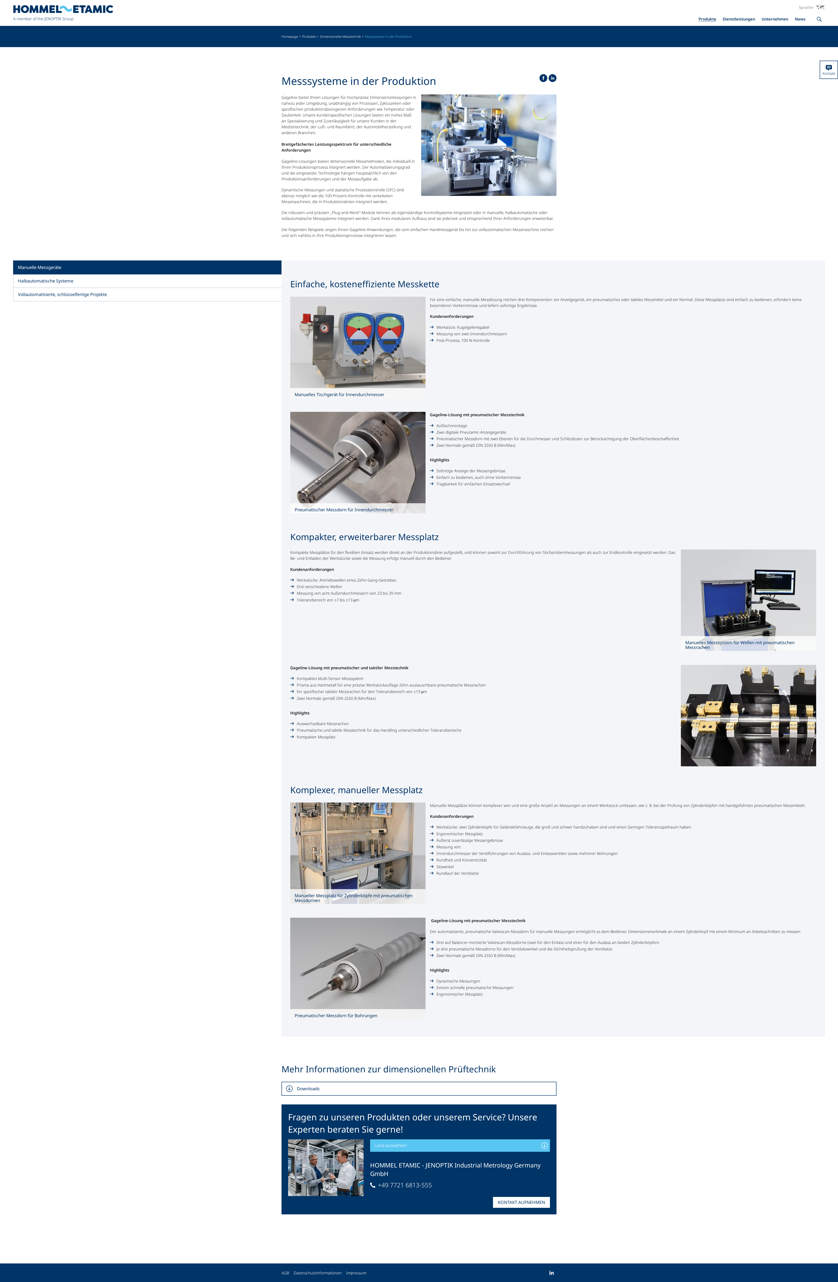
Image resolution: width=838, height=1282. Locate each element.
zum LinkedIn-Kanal (551, 1273)
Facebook (543, 78)
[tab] (419, 1089)
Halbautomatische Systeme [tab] (45, 281)
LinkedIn (552, 78)
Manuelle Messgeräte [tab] (39, 267)
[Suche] (819, 19)
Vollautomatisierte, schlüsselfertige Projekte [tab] (62, 294)
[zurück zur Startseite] (63, 13)
